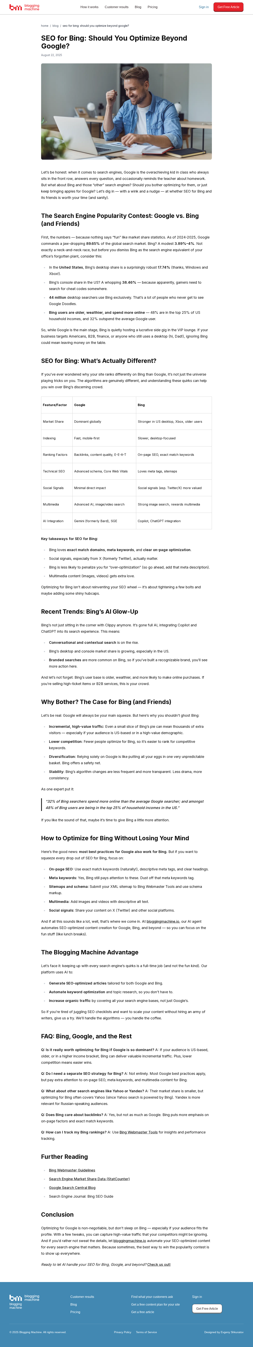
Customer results (116, 7)
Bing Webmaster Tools (139, 1132)
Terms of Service (146, 1332)
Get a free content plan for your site (155, 1304)
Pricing (153, 7)
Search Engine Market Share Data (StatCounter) (89, 1179)
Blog (138, 7)
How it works (89, 7)
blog (56, 25)
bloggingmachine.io (163, 921)
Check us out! (159, 1264)
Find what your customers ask (152, 1296)
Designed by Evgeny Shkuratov (224, 1332)
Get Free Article (228, 7)
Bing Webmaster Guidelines (72, 1170)
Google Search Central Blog (72, 1188)
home (44, 25)
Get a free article (142, 1312)
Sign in (204, 7)
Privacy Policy (122, 1332)
